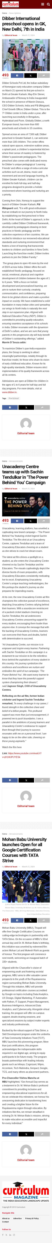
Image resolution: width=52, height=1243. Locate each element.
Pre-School (14, 398)
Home (4, 13)
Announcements (16, 461)
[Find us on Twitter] (6, 1234)
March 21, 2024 (28, 35)
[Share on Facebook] (17, 75)
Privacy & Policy (32, 1218)
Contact (5, 1222)
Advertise (17, 1218)
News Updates (15, 13)
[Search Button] (48, 4)
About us (6, 1218)
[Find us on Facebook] (2, 1234)
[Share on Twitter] (30, 75)
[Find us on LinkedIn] (10, 1234)
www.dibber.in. (9, 392)
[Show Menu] (42, 4)
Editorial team (11, 35)
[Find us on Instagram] (14, 1234)
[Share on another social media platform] (44, 75)
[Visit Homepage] (10, 4)
